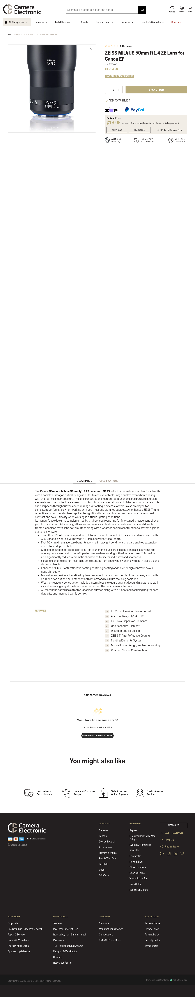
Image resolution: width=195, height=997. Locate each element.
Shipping (57, 957)
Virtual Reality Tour (138, 878)
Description (84, 481)
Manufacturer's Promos (111, 929)
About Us (134, 850)
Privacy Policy (152, 929)
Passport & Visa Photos (65, 951)
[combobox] (106, 10)
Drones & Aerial (107, 841)
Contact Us (135, 856)
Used (102, 869)
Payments (58, 940)
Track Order (135, 884)
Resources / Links (62, 962)
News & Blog (136, 861)
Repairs (133, 830)
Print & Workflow (107, 858)
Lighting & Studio (108, 852)
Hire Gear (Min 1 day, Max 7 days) (142, 838)
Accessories (105, 847)
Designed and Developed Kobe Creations (166, 980)
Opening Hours (137, 873)
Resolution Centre (138, 889)
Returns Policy (152, 934)
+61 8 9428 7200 (174, 833)
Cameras (103, 830)
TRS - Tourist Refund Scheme (68, 945)
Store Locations (137, 867)
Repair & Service (16, 934)
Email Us (169, 840)
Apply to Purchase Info (170, 130)
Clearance (104, 923)
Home (10, 34)
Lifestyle (103, 864)
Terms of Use (151, 945)
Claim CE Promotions (110, 940)
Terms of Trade (152, 923)
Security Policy (152, 940)
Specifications (108, 481)
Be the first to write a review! (97, 735)
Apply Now (117, 130)
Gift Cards (104, 875)
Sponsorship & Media (19, 951)
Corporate (13, 923)
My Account (173, 825)
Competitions (106, 934)
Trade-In (57, 923)
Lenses (103, 836)
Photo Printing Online (18, 945)
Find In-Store (171, 846)
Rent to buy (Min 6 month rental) (69, 934)
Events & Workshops (140, 844)
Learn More (139, 130)
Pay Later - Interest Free (65, 929)
